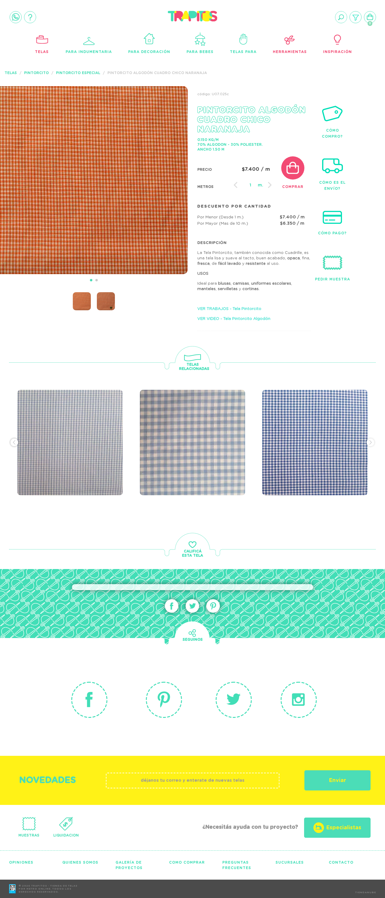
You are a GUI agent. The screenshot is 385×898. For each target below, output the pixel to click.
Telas (42, 52)
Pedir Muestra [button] (332, 279)
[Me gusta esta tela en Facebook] (171, 606)
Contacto (341, 862)
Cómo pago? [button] (332, 233)
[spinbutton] (250, 185)
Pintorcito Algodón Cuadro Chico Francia (316, 425)
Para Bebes (200, 52)
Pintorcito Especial (78, 73)
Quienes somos (80, 862)
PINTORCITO (36, 73)
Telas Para (243, 52)
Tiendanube (365, 892)
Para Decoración (149, 52)
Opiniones (21, 862)
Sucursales (290, 862)
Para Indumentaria (89, 52)
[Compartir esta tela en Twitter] (192, 606)
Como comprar (187, 862)
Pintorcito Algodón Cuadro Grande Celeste (189, 429)
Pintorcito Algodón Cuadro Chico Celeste (71, 425)
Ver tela (108, 440)
